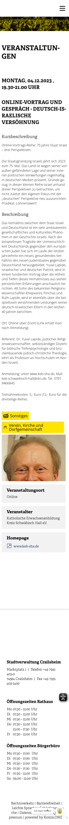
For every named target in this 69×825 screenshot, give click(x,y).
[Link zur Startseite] (29, 8)
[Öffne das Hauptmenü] (62, 8)
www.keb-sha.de (26, 546)
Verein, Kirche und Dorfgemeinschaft (26, 427)
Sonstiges (19, 415)
